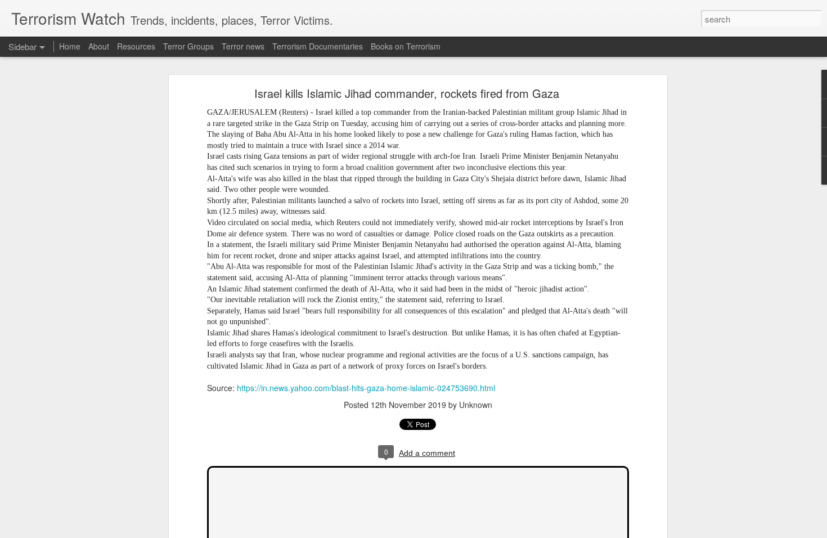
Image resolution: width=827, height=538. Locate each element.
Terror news (243, 46)
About (98, 46)
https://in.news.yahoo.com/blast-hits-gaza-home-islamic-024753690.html (366, 387)
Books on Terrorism (406, 46)
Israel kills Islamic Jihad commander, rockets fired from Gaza (406, 93)
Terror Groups (188, 46)
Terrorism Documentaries (317, 46)
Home (69, 46)
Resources (136, 46)
